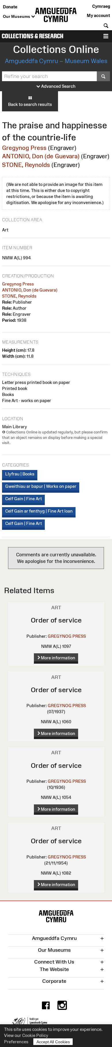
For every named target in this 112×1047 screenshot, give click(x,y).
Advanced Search (58, 86)
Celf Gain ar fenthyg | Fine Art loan (39, 511)
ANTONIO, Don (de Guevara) (41, 156)
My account (98, 15)
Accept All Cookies (53, 1042)
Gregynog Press (24, 147)
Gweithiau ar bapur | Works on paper (40, 486)
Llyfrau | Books (19, 473)
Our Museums (17, 16)
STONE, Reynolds (26, 164)
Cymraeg (101, 6)
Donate (10, 6)
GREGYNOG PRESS (67, 636)
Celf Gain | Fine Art (23, 498)
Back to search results (30, 104)
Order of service (56, 620)
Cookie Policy (35, 1035)
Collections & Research (32, 36)
